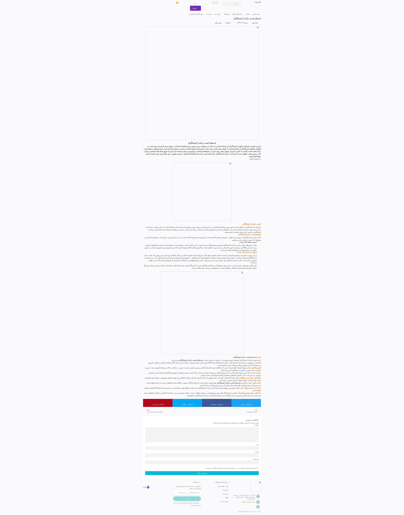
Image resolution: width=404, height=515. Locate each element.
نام (257, 444)
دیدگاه (256, 425)
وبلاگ (226, 497)
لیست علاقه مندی (223, 486)
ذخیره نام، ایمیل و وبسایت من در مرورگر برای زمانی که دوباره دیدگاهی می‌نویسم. (231, 468)
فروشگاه (227, 14)
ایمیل (256, 452)
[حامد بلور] (252, 2)
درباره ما (208, 14)
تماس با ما (217, 14)
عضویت (194, 8)
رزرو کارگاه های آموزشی (196, 14)
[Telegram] (147, 482)
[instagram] (144, 482)
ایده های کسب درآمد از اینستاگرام (228, 383)
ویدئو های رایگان (237, 14)
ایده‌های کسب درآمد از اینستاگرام (247, 18)
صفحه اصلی (256, 14)
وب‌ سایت (256, 459)
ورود (195, 3)
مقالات (248, 14)
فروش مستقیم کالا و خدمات (248, 242)
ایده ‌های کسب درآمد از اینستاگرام (244, 357)
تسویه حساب (224, 501)
